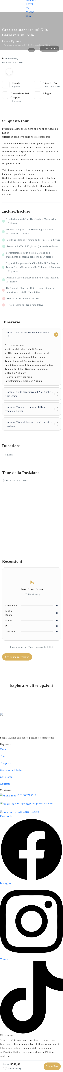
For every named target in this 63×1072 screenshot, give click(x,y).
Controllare (52, 1066)
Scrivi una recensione (17, 657)
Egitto (15, 41)
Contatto (5, 783)
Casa (5, 41)
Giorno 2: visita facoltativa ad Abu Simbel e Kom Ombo (29, 394)
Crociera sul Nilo (11, 769)
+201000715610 (27, 795)
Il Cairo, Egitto (29, 811)
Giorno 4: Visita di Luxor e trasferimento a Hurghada (28, 424)
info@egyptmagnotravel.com (35, 803)
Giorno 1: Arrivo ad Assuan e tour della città (27, 334)
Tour (3, 756)
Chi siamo (6, 776)
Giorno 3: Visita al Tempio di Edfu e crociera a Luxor (25, 409)
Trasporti (5, 763)
